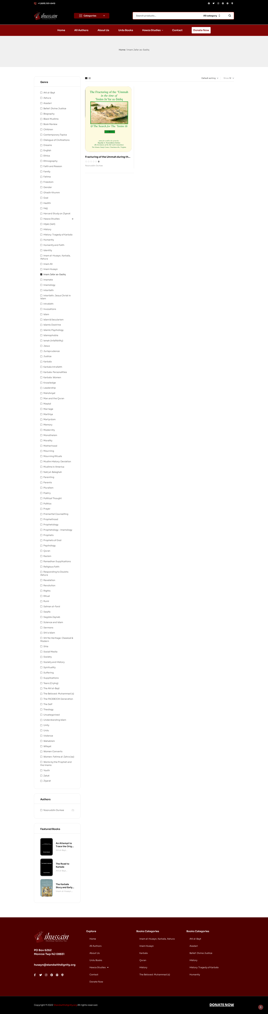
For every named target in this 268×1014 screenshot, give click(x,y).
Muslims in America (53, 466)
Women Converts (52, 751)
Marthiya (48, 414)
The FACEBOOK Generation (58, 698)
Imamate (48, 279)
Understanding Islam (54, 719)
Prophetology (50, 524)
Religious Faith (51, 566)
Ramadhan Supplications (57, 561)
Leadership (49, 387)
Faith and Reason (52, 166)
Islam (46, 314)
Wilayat (47, 746)
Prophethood (50, 519)
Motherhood (50, 445)
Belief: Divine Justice (54, 108)
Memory (47, 424)
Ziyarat (47, 780)
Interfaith (48, 290)
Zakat (46, 775)
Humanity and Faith (53, 245)
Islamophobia (50, 335)
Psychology (49, 545)
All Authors (95, 946)
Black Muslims (50, 118)
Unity (46, 725)
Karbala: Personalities (55, 372)
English (47, 150)
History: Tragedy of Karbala (57, 234)
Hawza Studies (51, 218)
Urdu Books (95, 960)
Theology (48, 709)
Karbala (47, 361)
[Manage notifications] (260, 1007)
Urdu (46, 730)
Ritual (46, 596)
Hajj (45, 208)
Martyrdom (49, 419)
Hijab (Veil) (49, 224)
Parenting (48, 477)
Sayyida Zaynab (51, 617)
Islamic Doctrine (52, 324)
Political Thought (52, 498)
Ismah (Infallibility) (53, 340)
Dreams (47, 145)
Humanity (48, 239)
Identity (47, 250)
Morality (47, 440)
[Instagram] (218, 3)
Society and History (54, 662)
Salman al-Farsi (51, 606)
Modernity (49, 430)
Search (230, 15)
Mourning (48, 451)
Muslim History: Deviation (57, 461)
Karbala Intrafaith (52, 366)
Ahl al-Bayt (49, 92)
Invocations (49, 309)
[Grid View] (86, 78)
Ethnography (50, 161)
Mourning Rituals (52, 456)
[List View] (89, 78)
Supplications (51, 678)
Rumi (46, 601)
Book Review (50, 124)
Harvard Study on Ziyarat (56, 213)
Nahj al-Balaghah (52, 472)
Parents (47, 482)
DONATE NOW (222, 1005)
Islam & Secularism (53, 319)
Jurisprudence (51, 351)
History (47, 229)
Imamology (49, 285)
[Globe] (227, 3)
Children (48, 129)
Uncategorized (51, 714)
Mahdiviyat (49, 393)
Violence (48, 735)
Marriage (48, 409)
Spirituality (49, 667)
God (45, 197)
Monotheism (50, 435)
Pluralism (48, 487)
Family (46, 171)
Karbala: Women (52, 377)
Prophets (48, 535)
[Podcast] (232, 3)
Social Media (50, 651)
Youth (46, 770)
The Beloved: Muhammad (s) (58, 693)
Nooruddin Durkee (94, 165)
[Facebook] (209, 3)
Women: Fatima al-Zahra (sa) (58, 756)
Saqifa (46, 611)
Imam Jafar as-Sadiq (54, 274)
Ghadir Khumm (51, 192)
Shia (45, 646)
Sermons (48, 627)
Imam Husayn (50, 269)
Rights (46, 590)
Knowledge (49, 382)
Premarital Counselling (55, 514)
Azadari (47, 103)
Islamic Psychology (53, 330)
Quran (46, 550)
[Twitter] (213, 3)
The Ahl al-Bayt (51, 688)
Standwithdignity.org (65, 1005)
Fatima (47, 176)
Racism (47, 556)
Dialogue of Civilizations (56, 140)
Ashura (47, 97)
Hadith (47, 203)
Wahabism (49, 741)
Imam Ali (48, 264)
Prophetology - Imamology (57, 529)
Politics (47, 503)
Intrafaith (48, 303)
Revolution (49, 585)
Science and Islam (53, 622)
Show (226, 78)
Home (122, 49)
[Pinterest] (223, 3)
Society (47, 656)
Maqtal (47, 403)
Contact (93, 974)
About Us (94, 953)
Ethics (46, 155)
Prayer (46, 508)
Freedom (48, 182)
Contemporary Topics (55, 134)
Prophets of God (52, 540)
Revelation (49, 580)
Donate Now (96, 981)
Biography (48, 113)
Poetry (47, 493)
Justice (47, 356)
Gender (47, 187)
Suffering (48, 672)
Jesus (46, 345)
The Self (47, 704)
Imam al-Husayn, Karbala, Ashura (63, 891)
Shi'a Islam (49, 632)
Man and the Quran (53, 398)
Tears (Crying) (50, 683)
